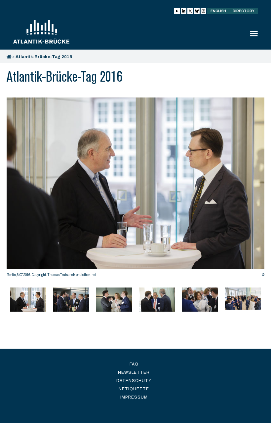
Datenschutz (133, 380)
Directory (243, 11)
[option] (135, 188)
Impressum (134, 397)
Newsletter (134, 372)
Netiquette (134, 389)
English (218, 11)
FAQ (134, 364)
